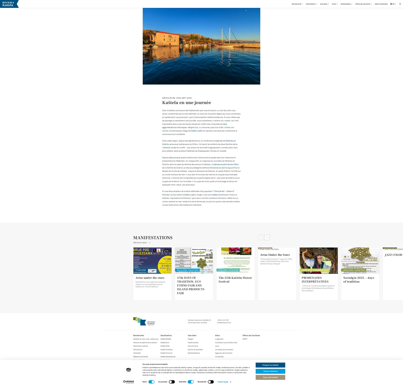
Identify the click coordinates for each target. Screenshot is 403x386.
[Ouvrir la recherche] (400, 4)
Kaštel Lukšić (197, 130)
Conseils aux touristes (224, 349)
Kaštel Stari (165, 346)
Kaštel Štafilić (166, 339)
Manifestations (194, 353)
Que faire (323, 4)
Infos (334, 4)
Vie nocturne (193, 346)
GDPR (244, 339)
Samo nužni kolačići (270, 377)
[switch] (172, 381)
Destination (310, 4)
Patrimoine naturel (140, 346)
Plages (190, 339)
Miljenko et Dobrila (140, 356)
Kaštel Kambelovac (168, 356)
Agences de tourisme (223, 353)
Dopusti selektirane (270, 371)
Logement (219, 339)
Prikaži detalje (223, 382)
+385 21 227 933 (223, 320)
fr (393, 4)
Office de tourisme (362, 4)
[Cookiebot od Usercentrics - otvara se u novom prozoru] (128, 381)
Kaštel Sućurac (166, 353)
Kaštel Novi (165, 342)
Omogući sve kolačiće (270, 365)
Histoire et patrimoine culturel (145, 342)
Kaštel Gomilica (219, 194)
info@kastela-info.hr (224, 323)
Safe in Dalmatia (381, 4)
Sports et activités (195, 349)
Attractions (137, 349)
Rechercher (296, 4)
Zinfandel (137, 353)
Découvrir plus (140, 243)
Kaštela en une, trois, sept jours (177, 98)
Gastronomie (193, 342)
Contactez (219, 356)
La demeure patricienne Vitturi (225, 164)
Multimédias (346, 4)
